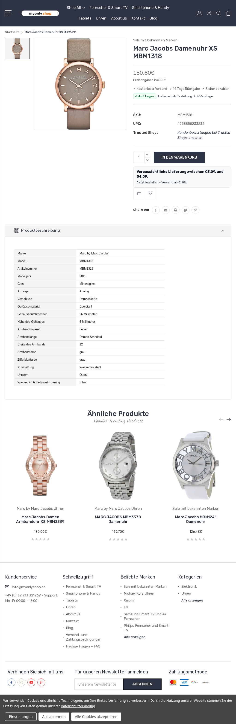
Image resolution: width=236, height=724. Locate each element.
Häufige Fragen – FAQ (83, 646)
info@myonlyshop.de (28, 587)
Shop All (74, 8)
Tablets (85, 18)
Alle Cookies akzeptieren (96, 716)
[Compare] (209, 16)
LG (126, 607)
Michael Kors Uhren (139, 593)
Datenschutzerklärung (78, 706)
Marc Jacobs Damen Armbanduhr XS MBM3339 (40, 519)
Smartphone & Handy (150, 8)
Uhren (101, 18)
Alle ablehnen (54, 716)
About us (119, 18)
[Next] (229, 419)
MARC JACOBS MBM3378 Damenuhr (118, 519)
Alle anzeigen (134, 637)
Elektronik (189, 586)
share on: (141, 210)
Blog (153, 18)
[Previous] (221, 419)
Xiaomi (129, 600)
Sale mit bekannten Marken (145, 586)
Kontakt (138, 18)
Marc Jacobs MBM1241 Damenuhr (195, 519)
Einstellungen (21, 716)
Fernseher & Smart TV (108, 8)
